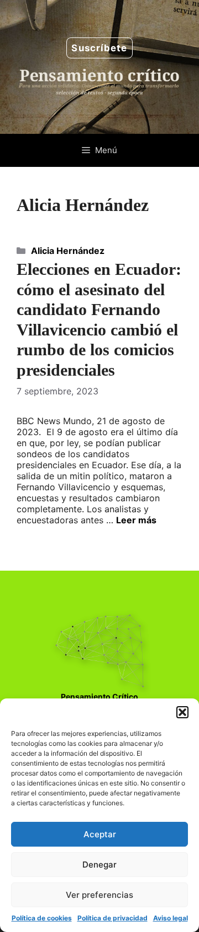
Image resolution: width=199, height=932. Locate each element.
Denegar (99, 864)
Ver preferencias (99, 895)
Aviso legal (170, 918)
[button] (182, 712)
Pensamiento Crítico (99, 696)
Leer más (136, 519)
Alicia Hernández (67, 250)
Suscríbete (99, 47)
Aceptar (99, 834)
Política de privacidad (112, 918)
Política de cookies (42, 918)
